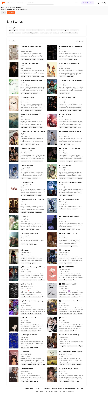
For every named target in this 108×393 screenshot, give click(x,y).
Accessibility (58, 391)
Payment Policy (49, 391)
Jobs (78, 388)
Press (81, 388)
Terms (36, 391)
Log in (98, 3)
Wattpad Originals (29, 388)
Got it (4, 12)
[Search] (28, 3)
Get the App (47, 388)
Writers (60, 388)
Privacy (42, 391)
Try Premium (88, 3)
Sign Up (104, 3)
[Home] (3, 3)
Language (54, 388)
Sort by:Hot (79, 41)
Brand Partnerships (70, 388)
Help (64, 391)
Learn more (11, 12)
